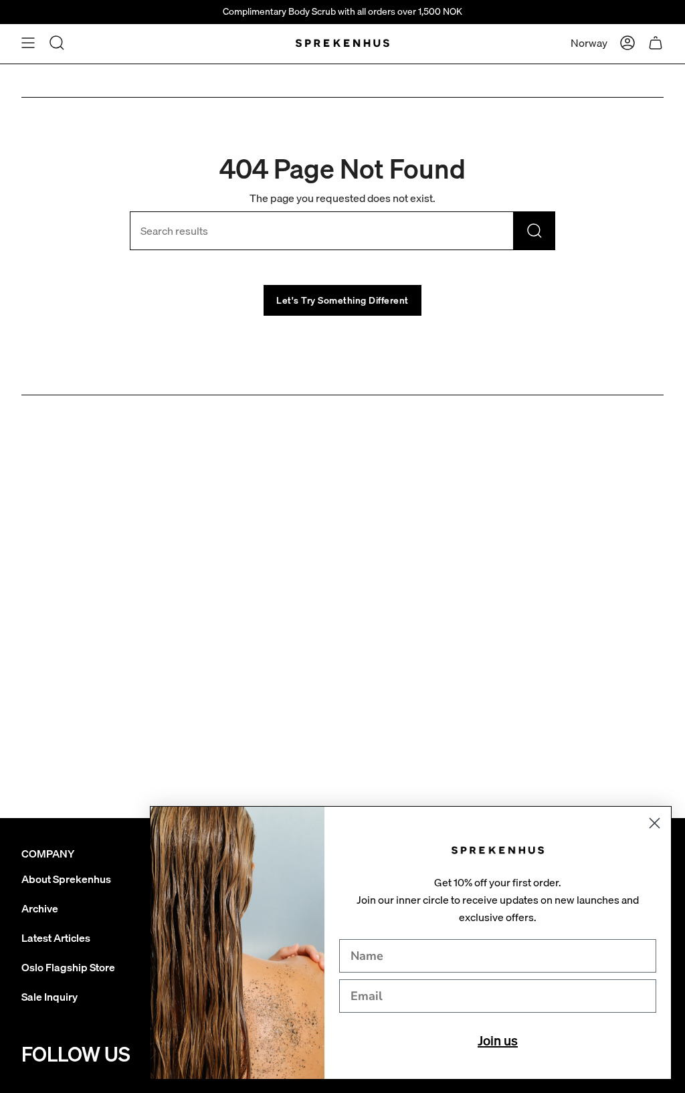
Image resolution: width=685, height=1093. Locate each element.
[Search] (534, 230)
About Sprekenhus (66, 879)
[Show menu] (28, 42)
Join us (498, 1040)
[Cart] (656, 42)
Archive (39, 908)
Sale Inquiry (49, 996)
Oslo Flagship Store (68, 967)
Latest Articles (55, 938)
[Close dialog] (654, 823)
